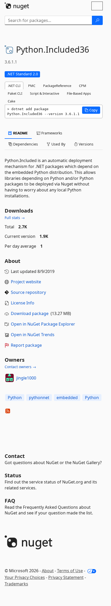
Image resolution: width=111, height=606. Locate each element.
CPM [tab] (82, 85)
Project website (26, 282)
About (48, 570)
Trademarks (16, 584)
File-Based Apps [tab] (79, 93)
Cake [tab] (11, 101)
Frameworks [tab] (51, 133)
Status (13, 475)
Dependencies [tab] (25, 144)
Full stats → (15, 217)
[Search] (97, 20)
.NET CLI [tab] (14, 85)
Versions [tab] (85, 144)
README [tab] (20, 133)
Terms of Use (70, 570)
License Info (22, 303)
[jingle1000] (9, 378)
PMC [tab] (31, 85)
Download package (30, 313)
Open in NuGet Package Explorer (43, 324)
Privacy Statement (66, 577)
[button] (91, 110)
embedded (67, 397)
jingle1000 (26, 378)
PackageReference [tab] (57, 85)
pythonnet (39, 397)
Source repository (28, 292)
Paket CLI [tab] (15, 93)
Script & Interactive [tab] (44, 93)
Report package (26, 345)
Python (15, 397)
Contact (15, 456)
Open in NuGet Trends (32, 334)
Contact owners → (20, 366)
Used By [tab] (57, 144)
